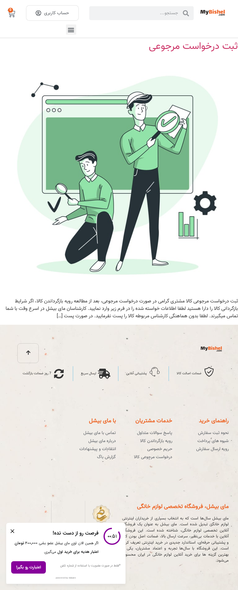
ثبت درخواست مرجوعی (193, 46)
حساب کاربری (56, 13)
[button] (71, 29)
